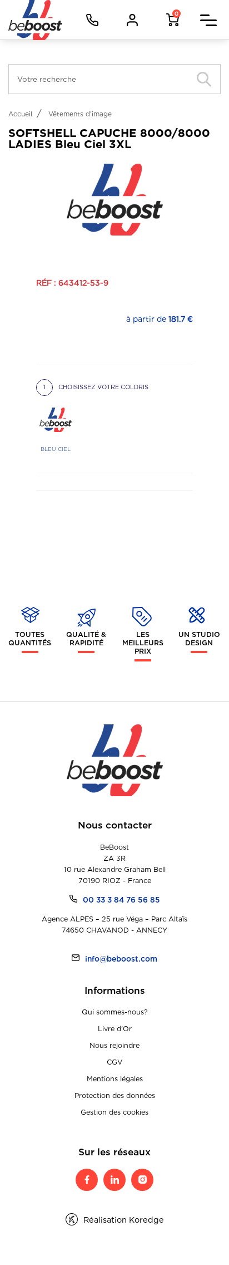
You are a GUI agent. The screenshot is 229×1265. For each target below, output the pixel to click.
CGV (114, 1062)
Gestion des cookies (114, 1112)
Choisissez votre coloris (95, 387)
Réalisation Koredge (123, 1219)
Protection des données (114, 1095)
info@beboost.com (121, 958)
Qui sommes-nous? (115, 1012)
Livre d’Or (115, 1028)
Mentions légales (115, 1079)
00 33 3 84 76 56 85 (121, 899)
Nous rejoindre (114, 1045)
